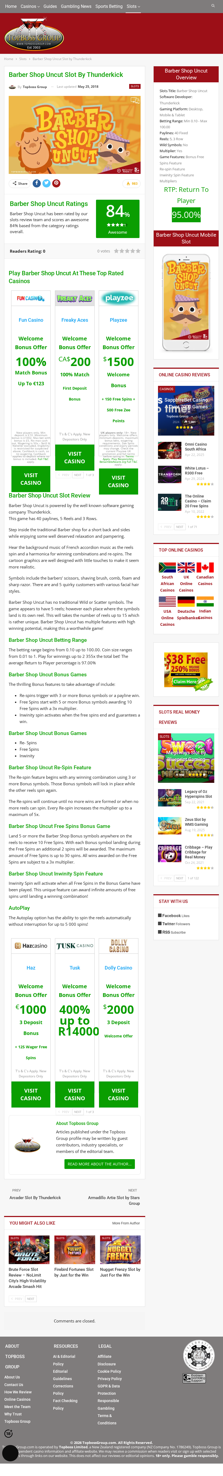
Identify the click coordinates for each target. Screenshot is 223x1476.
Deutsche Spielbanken (188, 614)
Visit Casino (74, 457)
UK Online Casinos (186, 583)
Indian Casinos (205, 614)
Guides (50, 6)
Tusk (75, 968)
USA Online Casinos (167, 618)
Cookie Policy (109, 1371)
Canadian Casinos (205, 580)
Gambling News (76, 6)
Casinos (28, 6)
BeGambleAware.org (113, 462)
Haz (31, 968)
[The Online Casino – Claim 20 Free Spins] (169, 502)
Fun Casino (31, 320)
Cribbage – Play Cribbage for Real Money (198, 852)
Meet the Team (17, 1407)
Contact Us (13, 1385)
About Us (12, 1377)
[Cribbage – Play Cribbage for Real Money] (169, 853)
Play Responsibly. (123, 459)
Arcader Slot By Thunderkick (35, 1197)
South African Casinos (167, 583)
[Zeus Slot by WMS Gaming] (169, 825)
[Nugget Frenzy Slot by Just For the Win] (120, 1250)
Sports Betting (109, 6)
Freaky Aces (74, 320)
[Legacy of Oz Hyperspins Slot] (169, 797)
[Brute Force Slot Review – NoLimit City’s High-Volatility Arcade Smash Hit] (29, 1250)
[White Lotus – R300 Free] (169, 474)
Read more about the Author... (100, 1164)
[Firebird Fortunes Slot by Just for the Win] (74, 1250)
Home (11, 6)
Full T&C (43, 459)
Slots (132, 6)
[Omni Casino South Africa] (169, 450)
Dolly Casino (118, 968)
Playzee (118, 320)
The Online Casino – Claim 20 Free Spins (198, 501)
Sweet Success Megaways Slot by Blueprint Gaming (186, 752)
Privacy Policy (110, 1379)
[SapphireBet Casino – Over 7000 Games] (186, 411)
